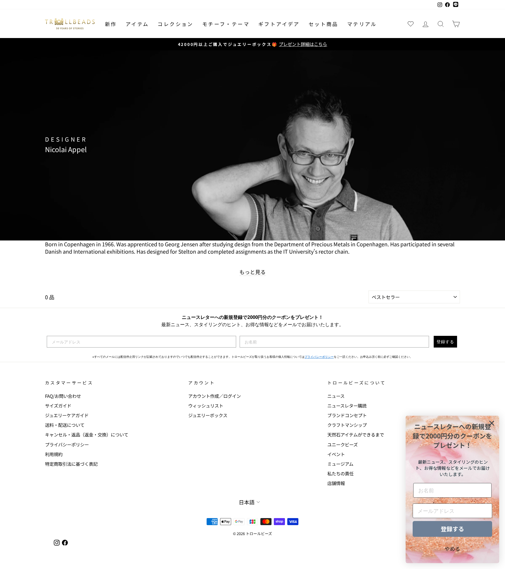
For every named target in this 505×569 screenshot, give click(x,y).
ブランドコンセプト (347, 415)
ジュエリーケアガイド (67, 415)
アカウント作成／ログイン (214, 396)
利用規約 (54, 454)
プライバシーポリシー (319, 356)
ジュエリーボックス (207, 415)
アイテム (137, 23)
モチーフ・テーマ (226, 23)
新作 (111, 23)
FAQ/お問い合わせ (63, 396)
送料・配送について (64, 425)
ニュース (336, 396)
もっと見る (252, 272)
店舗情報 (336, 483)
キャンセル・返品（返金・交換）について (86, 434)
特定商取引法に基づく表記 (71, 463)
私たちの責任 (340, 473)
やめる (452, 548)
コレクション (175, 23)
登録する (445, 341)
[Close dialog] (492, 423)
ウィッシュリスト (205, 405)
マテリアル (362, 23)
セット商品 (323, 23)
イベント (336, 454)
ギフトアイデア (279, 23)
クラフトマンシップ (347, 425)
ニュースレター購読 (346, 405)
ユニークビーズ (342, 444)
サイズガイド (58, 405)
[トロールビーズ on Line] (455, 4)
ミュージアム (340, 463)
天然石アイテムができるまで (355, 434)
